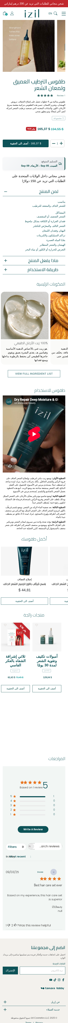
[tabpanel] (28, 46)
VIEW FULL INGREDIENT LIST (34, 373)
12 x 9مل (46, 670)
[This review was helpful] (15, 925)
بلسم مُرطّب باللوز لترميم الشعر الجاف (24, 584)
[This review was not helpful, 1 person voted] (8, 925)
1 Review (61, 95)
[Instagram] (59, 979)
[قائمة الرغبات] (5, 625)
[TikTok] (55, 979)
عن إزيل (55, 1002)
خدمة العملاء (53, 1009)
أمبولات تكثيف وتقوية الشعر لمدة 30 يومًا (47, 660)
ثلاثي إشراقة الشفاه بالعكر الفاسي (15, 660)
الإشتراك (10, 970)
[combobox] (30, 857)
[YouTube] (51, 979)
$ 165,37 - (25, 143)
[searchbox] (48, 846)
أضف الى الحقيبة (24, 601)
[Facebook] (63, 979)
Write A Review (33, 829)
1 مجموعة (58, 118)
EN (50, 13)
